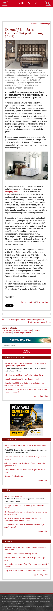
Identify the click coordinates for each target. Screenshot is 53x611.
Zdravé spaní (27, 330)
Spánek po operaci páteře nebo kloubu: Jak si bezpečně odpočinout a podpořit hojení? (25, 364)
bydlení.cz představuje (40, 23)
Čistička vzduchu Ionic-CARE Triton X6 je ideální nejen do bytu (25, 558)
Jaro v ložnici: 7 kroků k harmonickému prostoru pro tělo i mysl (26, 470)
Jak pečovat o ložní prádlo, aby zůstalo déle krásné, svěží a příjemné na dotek (26, 390)
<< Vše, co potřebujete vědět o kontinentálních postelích (23, 319)
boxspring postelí (12, 191)
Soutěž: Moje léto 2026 (13, 496)
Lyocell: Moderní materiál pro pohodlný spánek (22, 379)
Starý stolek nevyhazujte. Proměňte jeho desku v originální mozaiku (26, 565)
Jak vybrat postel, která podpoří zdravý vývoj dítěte (24, 375)
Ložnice (36, 330)
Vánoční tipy (7, 332)
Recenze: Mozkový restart (14, 476)
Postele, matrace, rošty (11, 330)
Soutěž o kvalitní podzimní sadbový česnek (21, 553)
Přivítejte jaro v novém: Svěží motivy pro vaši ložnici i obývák (25, 506)
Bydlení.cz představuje (22, 332)
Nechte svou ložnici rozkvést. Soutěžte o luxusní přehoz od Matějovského (26, 513)
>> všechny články (41, 396)
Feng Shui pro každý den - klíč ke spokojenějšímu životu (26, 570)
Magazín (8, 541)
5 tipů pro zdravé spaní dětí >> (39, 322)
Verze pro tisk (42, 302)
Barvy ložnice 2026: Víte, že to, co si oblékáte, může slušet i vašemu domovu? (24, 384)
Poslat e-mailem (28, 302)
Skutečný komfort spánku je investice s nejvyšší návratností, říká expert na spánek (23, 519)
